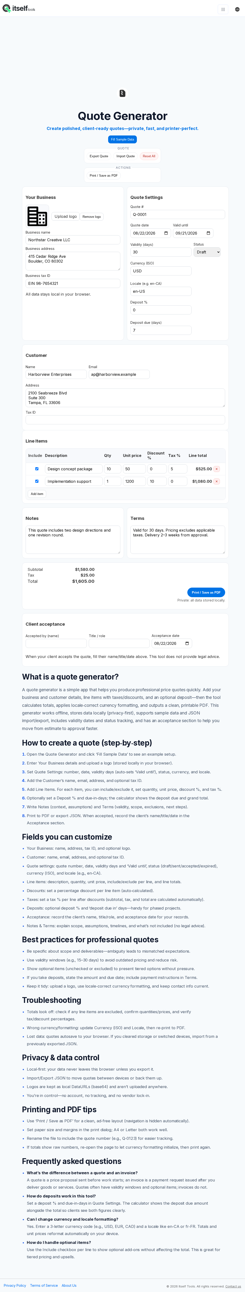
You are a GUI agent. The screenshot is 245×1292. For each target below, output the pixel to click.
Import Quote (126, 156)
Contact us (233, 1286)
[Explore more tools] (223, 9)
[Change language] (237, 9)
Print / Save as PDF (104, 175)
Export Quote (99, 156)
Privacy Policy (15, 1285)
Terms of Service (44, 1285)
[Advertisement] (122, 50)
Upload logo (66, 216)
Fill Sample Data (122, 139)
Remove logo (92, 216)
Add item (37, 494)
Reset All (149, 156)
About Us (69, 1285)
